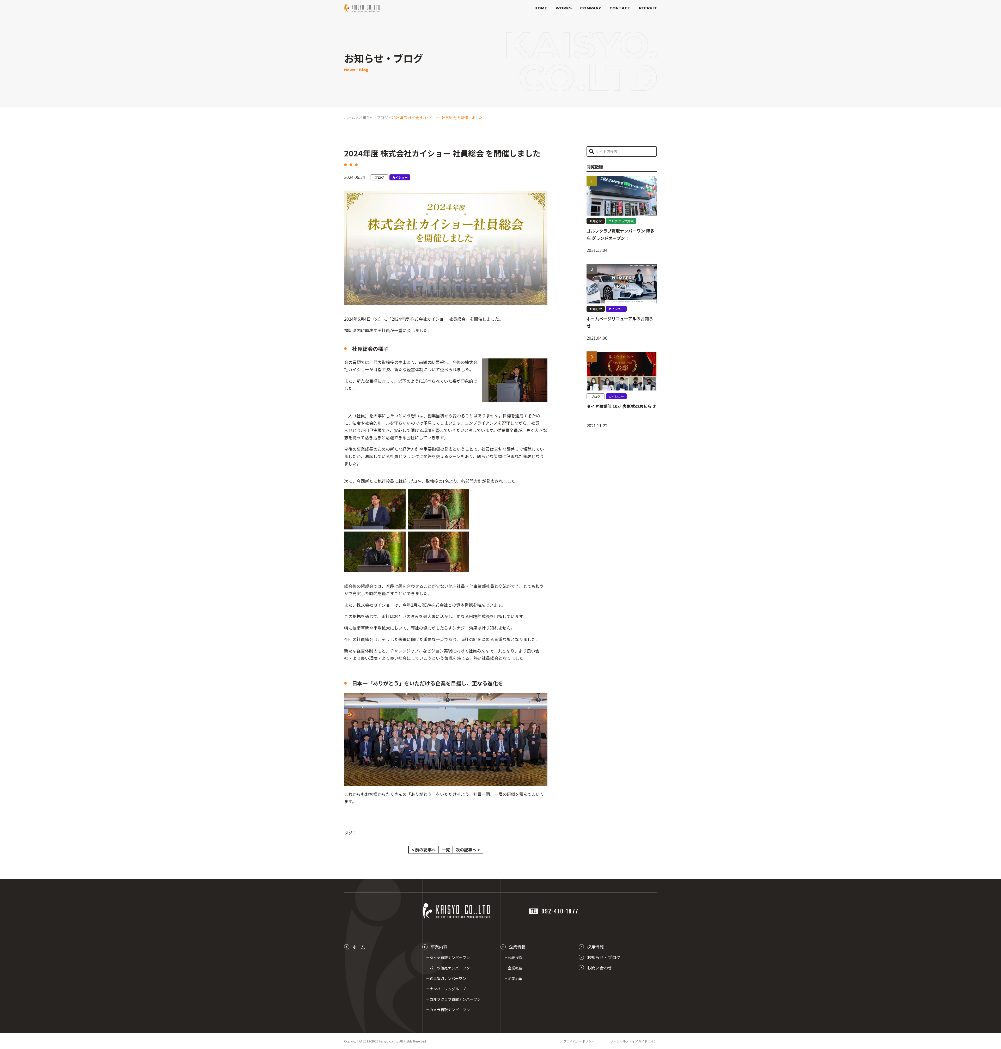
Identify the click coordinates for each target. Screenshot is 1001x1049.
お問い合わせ (599, 968)
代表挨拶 (515, 957)
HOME (540, 8)
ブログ (379, 177)
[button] (591, 151)
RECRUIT (648, 8)
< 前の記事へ (423, 849)
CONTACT (620, 8)
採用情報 (595, 947)
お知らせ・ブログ (603, 957)
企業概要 (515, 968)
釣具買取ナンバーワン (448, 978)
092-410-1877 (554, 911)
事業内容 (439, 947)
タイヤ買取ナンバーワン (450, 957)
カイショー (400, 177)
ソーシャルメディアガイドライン (633, 1041)
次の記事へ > (468, 849)
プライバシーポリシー (579, 1041)
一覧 (446, 849)
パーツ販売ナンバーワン (450, 968)
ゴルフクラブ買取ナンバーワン (455, 999)
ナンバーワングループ (448, 988)
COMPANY (590, 8)
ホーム (358, 947)
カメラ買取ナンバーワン (450, 1009)
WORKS (564, 8)
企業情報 (517, 947)
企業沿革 (515, 978)
